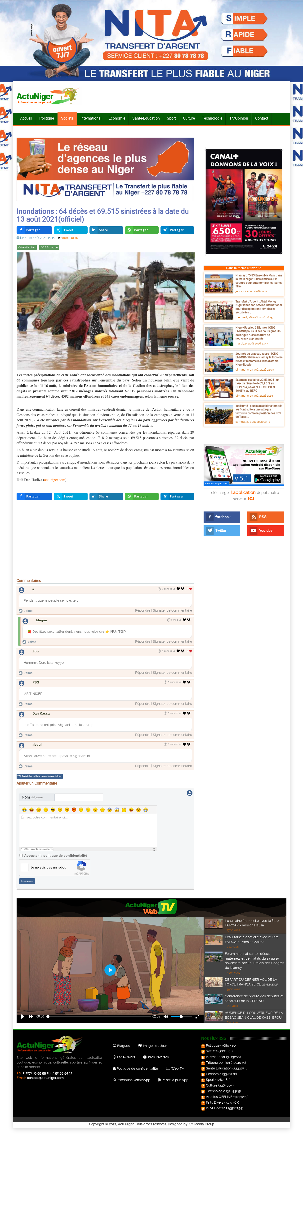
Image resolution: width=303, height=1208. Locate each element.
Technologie (212, 118)
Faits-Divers (125, 1057)
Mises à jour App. (175, 1080)
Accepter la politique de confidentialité (55, 855)
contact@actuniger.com (45, 1078)
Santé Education (218, 1068)
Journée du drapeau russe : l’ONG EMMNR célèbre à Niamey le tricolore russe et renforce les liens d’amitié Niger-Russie (259, 359)
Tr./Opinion (238, 118)
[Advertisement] (105, 540)
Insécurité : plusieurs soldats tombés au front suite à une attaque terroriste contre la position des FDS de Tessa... (259, 411)
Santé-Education (146, 118)
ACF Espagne (49, 247)
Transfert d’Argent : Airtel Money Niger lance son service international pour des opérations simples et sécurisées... (259, 306)
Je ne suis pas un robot (48, 867)
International (91, 118)
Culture (189, 118)
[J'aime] (178, 588)
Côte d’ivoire (26, 247)
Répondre (142, 610)
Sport (171, 118)
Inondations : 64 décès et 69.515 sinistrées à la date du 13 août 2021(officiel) (103, 215)
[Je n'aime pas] (183, 588)
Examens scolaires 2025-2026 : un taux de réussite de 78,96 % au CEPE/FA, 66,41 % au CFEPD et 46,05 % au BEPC (258, 385)
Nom (32, 797)
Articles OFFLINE (219, 1097)
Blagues (123, 1046)
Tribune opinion (218, 1062)
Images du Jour (154, 1046)
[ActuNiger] (49, 96)
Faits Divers (214, 1102)
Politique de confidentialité (137, 1068)
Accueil (26, 118)
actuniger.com (54, 479)
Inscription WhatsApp (133, 1080)
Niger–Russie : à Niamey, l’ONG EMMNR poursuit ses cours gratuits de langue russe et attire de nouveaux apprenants (258, 332)
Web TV (177, 1068)
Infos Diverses (158, 1057)
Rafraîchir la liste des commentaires (41, 776)
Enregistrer (27, 881)
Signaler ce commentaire (172, 610)
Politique (46, 118)
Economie (117, 118)
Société (67, 118)
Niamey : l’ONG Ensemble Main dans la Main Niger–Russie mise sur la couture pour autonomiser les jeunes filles (259, 280)
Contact (261, 118)
